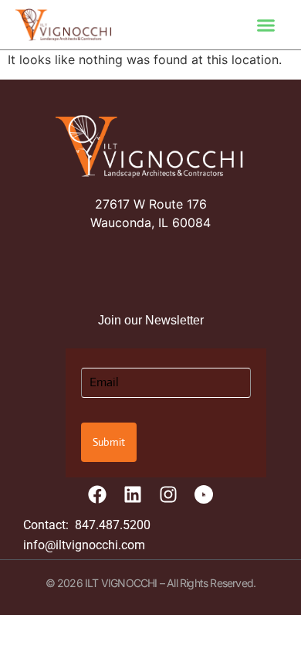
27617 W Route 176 (151, 204)
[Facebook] (97, 494)
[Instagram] (168, 494)
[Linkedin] (132, 494)
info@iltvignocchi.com (84, 545)
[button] (266, 24)
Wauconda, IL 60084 (150, 222)
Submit (109, 442)
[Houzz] (203, 494)
